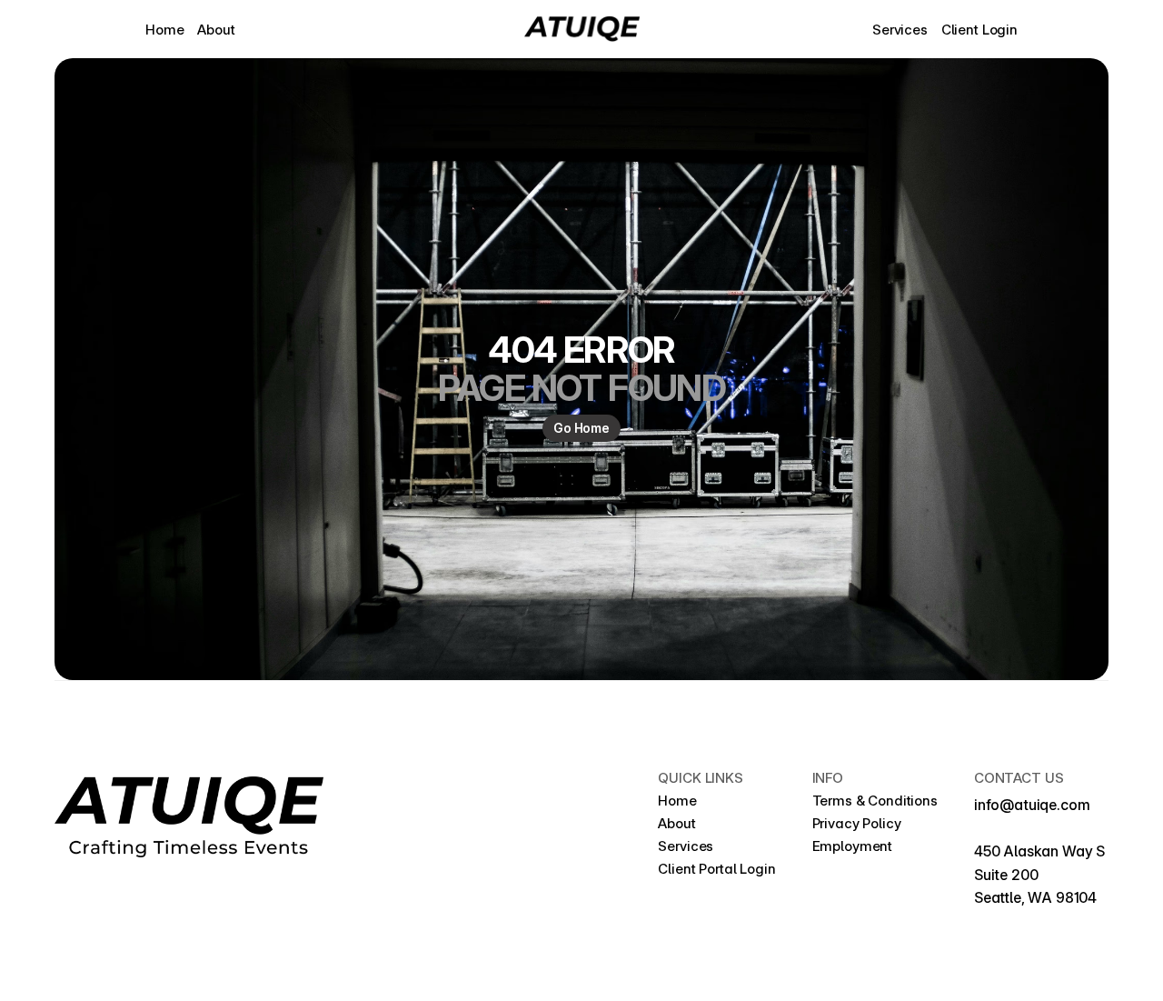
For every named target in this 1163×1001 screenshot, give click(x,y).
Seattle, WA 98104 (1035, 897)
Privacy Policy (858, 823)
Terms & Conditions (875, 800)
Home (164, 29)
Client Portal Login (716, 868)
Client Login (979, 29)
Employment (854, 846)
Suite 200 (1006, 875)
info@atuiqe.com (1032, 805)
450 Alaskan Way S (1041, 851)
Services (900, 29)
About (215, 29)
